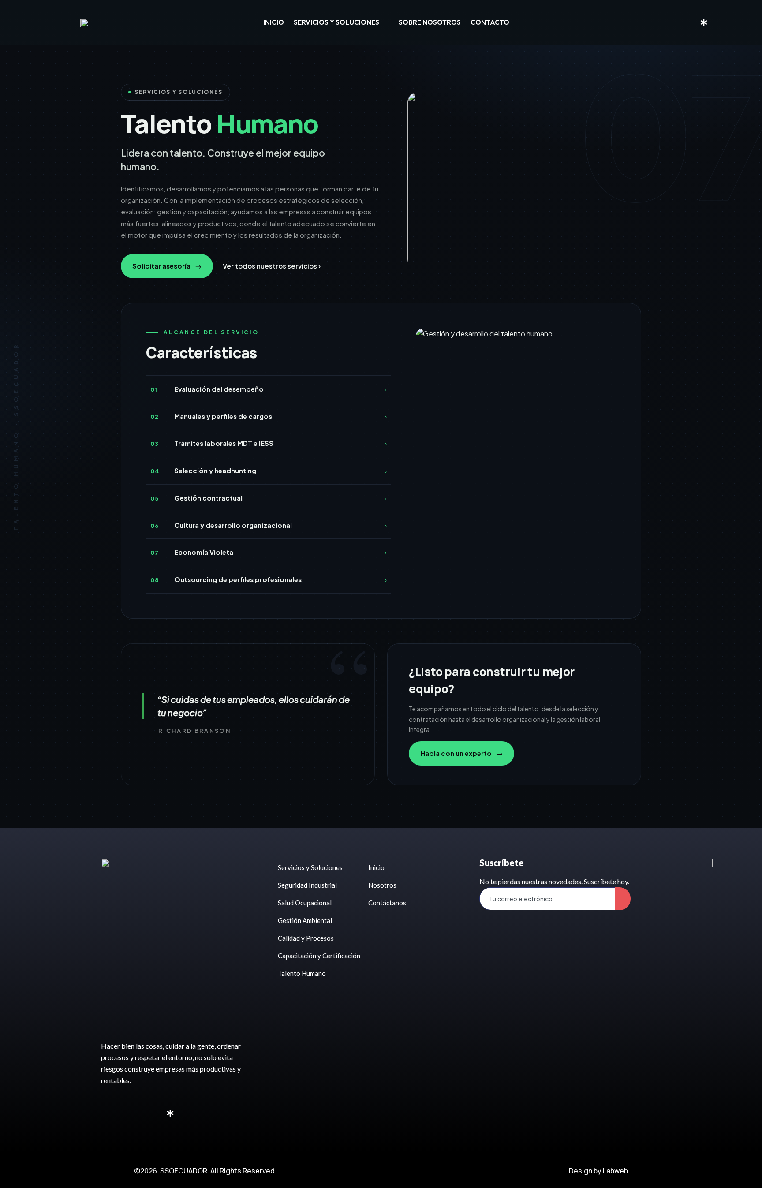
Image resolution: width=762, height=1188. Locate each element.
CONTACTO (490, 22)
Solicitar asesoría (167, 266)
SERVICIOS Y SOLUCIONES (336, 22)
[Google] (717, 22)
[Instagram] (664, 22)
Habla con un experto (461, 753)
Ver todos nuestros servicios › (272, 266)
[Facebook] (677, 22)
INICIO (273, 22)
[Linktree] (703, 21)
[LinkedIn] (690, 22)
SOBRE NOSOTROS (430, 22)
